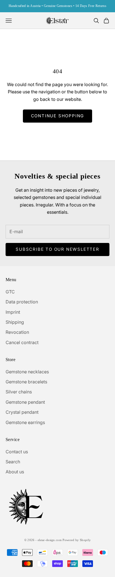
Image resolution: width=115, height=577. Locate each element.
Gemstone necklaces (27, 371)
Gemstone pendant (25, 402)
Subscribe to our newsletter (57, 249)
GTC (10, 291)
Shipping (15, 322)
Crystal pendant (22, 412)
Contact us (17, 451)
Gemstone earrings (25, 422)
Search (13, 461)
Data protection (22, 302)
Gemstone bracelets (26, 381)
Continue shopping (57, 115)
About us (15, 471)
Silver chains (19, 392)
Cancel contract (22, 342)
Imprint (13, 312)
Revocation (17, 332)
